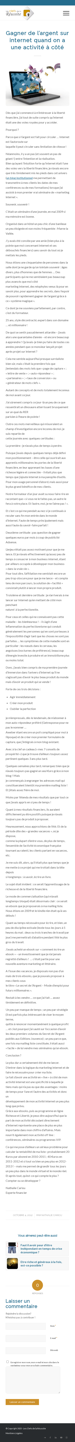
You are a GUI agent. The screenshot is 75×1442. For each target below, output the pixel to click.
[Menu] (64, 13)
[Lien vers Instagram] (66, 1437)
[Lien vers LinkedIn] (55, 1437)
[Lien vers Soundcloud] (45, 1437)
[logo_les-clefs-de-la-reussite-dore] (31, 13)
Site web (54, 1350)
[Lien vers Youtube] (61, 1437)
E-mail (53, 1338)
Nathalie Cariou (52, 1215)
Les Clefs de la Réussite (34, 1428)
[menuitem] (64, 13)
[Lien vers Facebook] (50, 1437)
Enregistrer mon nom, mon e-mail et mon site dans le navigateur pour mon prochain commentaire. (35, 1364)
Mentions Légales (14, 1433)
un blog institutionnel (20, 178)
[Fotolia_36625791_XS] (37, 84)
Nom (53, 1325)
